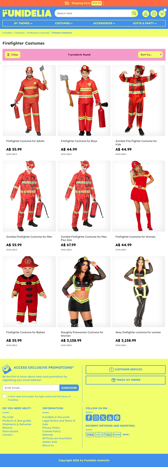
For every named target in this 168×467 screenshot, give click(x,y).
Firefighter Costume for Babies (25, 332)
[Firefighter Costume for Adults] (29, 100)
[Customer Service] (153, 13)
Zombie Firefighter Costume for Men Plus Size (84, 238)
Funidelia (7, 32)
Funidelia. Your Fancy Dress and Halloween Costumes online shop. (27, 13)
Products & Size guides (16, 420)
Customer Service (128, 369)
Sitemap (47, 434)
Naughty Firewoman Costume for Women (82, 334)
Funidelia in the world (55, 417)
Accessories (102, 23)
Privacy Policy (51, 427)
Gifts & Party (143, 23)
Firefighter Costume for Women (136, 236)
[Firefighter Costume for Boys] (84, 100)
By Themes (21, 23)
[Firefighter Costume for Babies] (29, 291)
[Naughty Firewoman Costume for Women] (84, 291)
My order (8, 417)
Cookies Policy (51, 431)
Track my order (128, 379)
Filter (14, 54)
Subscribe (69, 387)
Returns (7, 427)
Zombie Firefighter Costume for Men (29, 236)
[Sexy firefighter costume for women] (138, 291)
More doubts (10, 431)
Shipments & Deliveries (16, 424)
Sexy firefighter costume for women (138, 332)
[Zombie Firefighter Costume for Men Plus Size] (84, 196)
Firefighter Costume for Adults (25, 141)
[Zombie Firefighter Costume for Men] (29, 196)
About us (48, 445)
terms (64, 396)
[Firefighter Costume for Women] (138, 196)
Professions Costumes (38, 32)
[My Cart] (162, 13)
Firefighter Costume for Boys (79, 141)
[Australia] (89, 418)
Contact (7, 434)
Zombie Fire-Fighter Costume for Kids (136, 142)
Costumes (62, 23)
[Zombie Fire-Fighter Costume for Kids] (138, 100)
